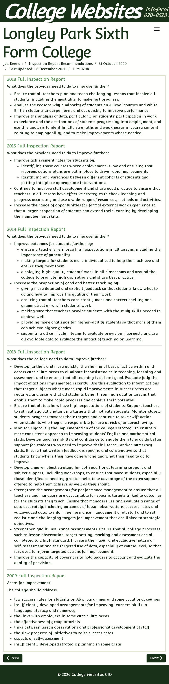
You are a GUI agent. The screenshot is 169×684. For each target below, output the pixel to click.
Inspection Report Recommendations (61, 64)
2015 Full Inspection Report (36, 146)
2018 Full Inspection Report (36, 79)
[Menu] (157, 28)
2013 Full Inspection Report (36, 352)
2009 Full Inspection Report (36, 575)
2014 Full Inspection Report (36, 229)
